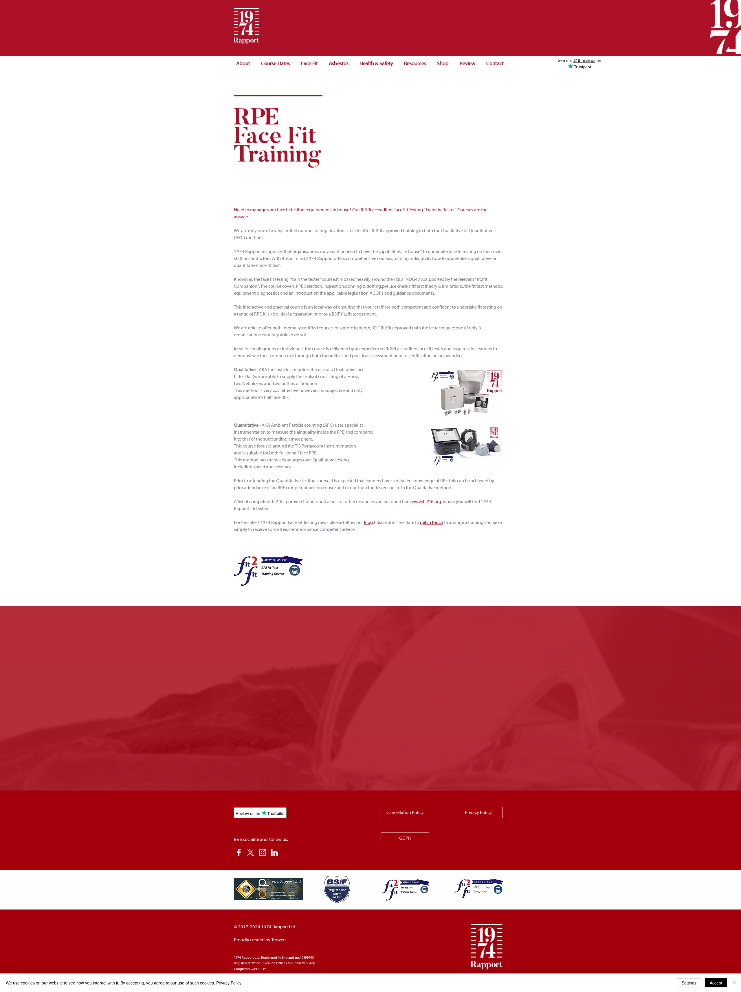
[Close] (734, 982)
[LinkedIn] (274, 852)
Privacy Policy (228, 983)
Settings (689, 983)
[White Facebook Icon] (239, 852)
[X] (251, 852)
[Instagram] (262, 852)
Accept (716, 983)
